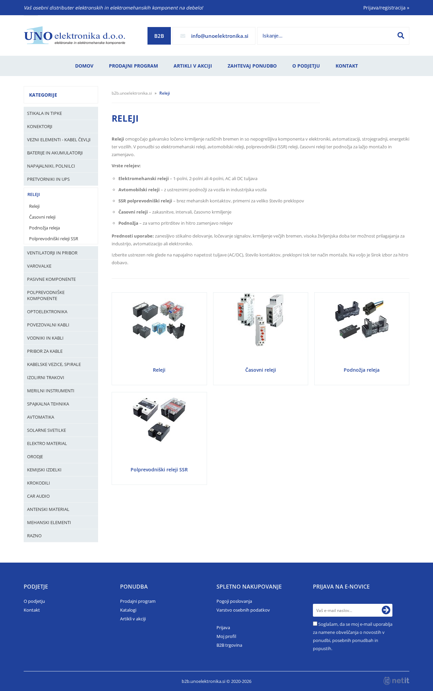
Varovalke (39, 266)
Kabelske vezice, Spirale (54, 364)
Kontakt (347, 66)
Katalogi (128, 610)
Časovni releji (42, 217)
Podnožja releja (44, 228)
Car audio (38, 496)
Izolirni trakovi (45, 377)
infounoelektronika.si (219, 35)
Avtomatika (40, 417)
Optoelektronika (47, 312)
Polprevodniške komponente (46, 295)
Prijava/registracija (386, 7)
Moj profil (226, 636)
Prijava (223, 627)
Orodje (35, 456)
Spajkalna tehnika (48, 404)
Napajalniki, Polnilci (51, 166)
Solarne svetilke (46, 430)
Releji (33, 194)
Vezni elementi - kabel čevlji (59, 140)
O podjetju (306, 66)
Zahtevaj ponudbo (252, 66)
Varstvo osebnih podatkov (243, 610)
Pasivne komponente (51, 279)
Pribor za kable (45, 351)
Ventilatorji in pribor (52, 253)
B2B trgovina (229, 645)
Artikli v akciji (193, 66)
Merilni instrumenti (50, 391)
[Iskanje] (400, 35)
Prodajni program (133, 66)
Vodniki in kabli (45, 338)
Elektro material (47, 443)
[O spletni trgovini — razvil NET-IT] (396, 681)
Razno (34, 536)
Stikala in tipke (44, 113)
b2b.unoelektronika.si (132, 93)
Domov (84, 66)
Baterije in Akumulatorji (55, 153)
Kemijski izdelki (44, 470)
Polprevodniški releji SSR (53, 239)
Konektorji (39, 126)
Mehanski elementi (49, 522)
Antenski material (48, 509)
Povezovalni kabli (48, 325)
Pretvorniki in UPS (48, 179)
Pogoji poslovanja (234, 601)
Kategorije (43, 95)
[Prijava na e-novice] (386, 610)
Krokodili (38, 483)
